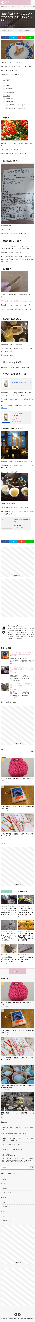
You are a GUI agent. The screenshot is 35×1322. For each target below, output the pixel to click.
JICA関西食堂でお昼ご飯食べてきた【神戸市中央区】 (17, 1133)
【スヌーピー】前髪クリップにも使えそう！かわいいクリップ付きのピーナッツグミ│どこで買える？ (25, 912)
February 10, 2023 (22, 1161)
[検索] (32, 1167)
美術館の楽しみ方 (5, 7)
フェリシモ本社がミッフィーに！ (11, 1144)
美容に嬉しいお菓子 (10, 92)
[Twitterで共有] (13, 37)
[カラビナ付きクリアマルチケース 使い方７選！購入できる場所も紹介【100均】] (5, 655)
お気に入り (13, 25)
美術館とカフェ (16, 7)
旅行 (4, 1216)
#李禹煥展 (14, 1160)
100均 (28, 931)
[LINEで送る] (30, 37)
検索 (2, 749)
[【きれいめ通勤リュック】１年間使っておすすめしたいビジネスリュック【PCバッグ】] (5, 687)
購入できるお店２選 (10, 101)
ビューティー (6, 1202)
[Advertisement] (17, 560)
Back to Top (17, 971)
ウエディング (5, 837)
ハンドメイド (5, 782)
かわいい (12, 906)
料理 (4, 1211)
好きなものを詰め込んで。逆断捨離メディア (22, 1318)
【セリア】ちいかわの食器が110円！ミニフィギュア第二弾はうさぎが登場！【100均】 (25, 937)
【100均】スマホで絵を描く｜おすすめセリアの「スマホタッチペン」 (25, 959)
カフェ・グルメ (26, 7)
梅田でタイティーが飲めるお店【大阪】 (13, 1149)
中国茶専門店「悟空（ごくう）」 (15, 108)
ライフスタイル (7, 1207)
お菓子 (28, 906)
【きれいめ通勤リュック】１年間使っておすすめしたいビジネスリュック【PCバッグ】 (22, 685)
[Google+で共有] (22, 37)
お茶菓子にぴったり (10, 98)
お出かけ (5, 1179)
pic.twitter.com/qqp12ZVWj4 (24, 1160)
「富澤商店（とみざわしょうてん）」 (16, 105)
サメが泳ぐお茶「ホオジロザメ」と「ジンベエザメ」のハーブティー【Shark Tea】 (8, 937)
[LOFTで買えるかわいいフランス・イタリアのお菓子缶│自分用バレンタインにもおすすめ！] (5, 670)
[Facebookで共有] (5, 37)
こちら (15, 472)
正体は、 (7, 85)
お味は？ (7, 95)
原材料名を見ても (9, 89)
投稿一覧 (22, 626)
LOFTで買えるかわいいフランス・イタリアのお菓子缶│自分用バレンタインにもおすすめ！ (21, 669)
